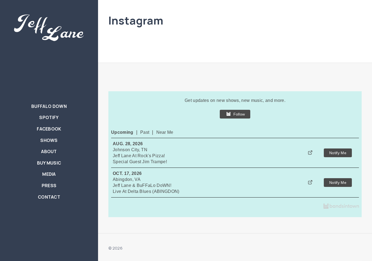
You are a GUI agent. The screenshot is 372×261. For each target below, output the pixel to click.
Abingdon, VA (127, 179)
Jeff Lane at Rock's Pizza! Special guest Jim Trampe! (140, 158)
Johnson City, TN (130, 149)
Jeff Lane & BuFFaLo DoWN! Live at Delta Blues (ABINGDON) (146, 188)
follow (239, 114)
